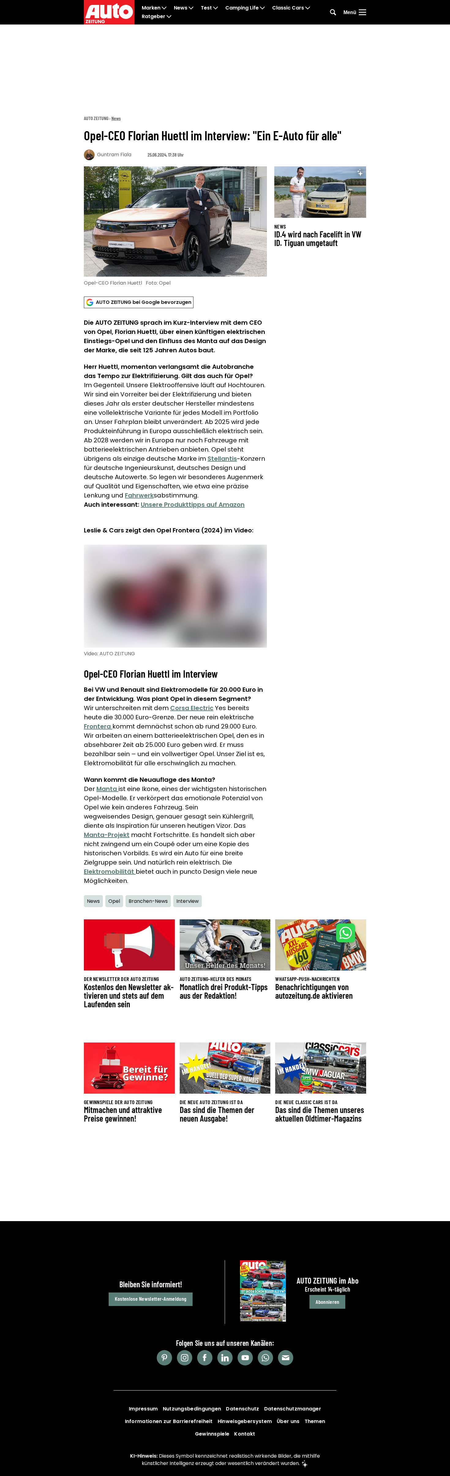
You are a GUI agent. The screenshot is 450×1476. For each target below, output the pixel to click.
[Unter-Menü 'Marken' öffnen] (164, 8)
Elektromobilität (110, 871)
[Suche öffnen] (333, 12)
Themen (315, 1421)
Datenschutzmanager (292, 1408)
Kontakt (244, 1433)
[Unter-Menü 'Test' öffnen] (215, 8)
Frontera (98, 726)
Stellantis (222, 458)
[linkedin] (225, 1357)
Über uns (288, 1421)
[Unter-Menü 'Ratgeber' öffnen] (169, 16)
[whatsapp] (265, 1357)
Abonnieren (327, 1301)
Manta (107, 789)
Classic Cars (288, 8)
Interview (187, 901)
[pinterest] (164, 1357)
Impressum (143, 1408)
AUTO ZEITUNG (96, 118)
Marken (151, 8)
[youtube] (245, 1357)
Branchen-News (148, 901)
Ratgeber (153, 16)
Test (206, 8)
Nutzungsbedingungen (192, 1408)
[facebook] (204, 1357)
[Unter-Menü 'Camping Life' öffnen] (262, 8)
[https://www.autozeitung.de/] (109, 12)
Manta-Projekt (106, 835)
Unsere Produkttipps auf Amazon (193, 504)
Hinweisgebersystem (245, 1421)
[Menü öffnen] (362, 12)
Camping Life (242, 8)
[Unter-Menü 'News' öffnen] (191, 8)
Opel (114, 901)
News (180, 8)
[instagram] (184, 1357)
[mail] (285, 1357)
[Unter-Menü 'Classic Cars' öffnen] (307, 8)
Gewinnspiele (212, 1433)
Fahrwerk (139, 495)
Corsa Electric (191, 708)
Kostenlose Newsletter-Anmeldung (150, 1298)
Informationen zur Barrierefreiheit (169, 1421)
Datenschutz (242, 1408)
